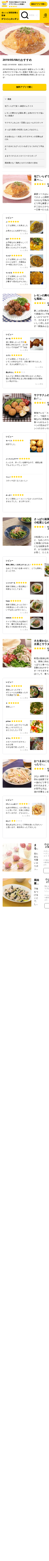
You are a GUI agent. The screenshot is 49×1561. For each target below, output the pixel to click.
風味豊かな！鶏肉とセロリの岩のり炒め (21, 163)
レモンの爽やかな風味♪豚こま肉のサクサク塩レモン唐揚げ (24, 114)
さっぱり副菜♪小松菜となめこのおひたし (22, 129)
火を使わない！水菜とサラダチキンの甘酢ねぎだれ (24, 137)
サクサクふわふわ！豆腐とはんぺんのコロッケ (24, 122)
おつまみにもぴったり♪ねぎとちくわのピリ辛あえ (24, 147)
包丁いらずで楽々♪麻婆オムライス (19, 106)
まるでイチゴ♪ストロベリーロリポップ (21, 156)
